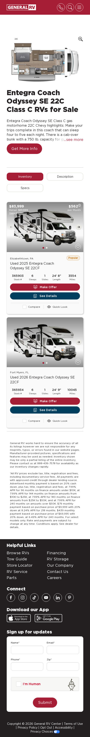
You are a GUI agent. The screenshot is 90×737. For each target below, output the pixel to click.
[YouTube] (46, 597)
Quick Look (60, 306)
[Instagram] (22, 597)
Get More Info (24, 148)
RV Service (17, 571)
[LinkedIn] (58, 597)
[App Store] (19, 618)
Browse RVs (18, 553)
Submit (45, 702)
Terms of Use (73, 723)
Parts (12, 577)
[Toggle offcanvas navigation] (79, 7)
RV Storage (58, 559)
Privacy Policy (27, 727)
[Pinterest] (69, 597)
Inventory (25, 176)
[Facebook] (11, 597)
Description (65, 176)
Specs (25, 188)
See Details (48, 296)
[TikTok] (34, 597)
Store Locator (19, 565)
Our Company (60, 565)
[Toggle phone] (61, 7)
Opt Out (46, 727)
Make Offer (48, 287)
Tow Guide (17, 559)
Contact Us (57, 571)
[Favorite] (78, 247)
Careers (54, 577)
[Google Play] (48, 618)
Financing (56, 553)
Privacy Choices (42, 731)
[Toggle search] (70, 7)
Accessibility (64, 727)
